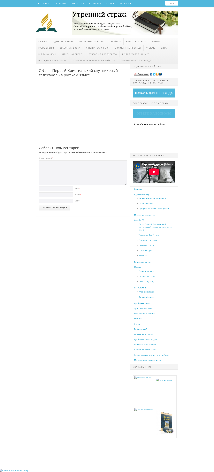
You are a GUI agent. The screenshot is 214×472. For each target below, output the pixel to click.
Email (78, 194)
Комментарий (46, 158)
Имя (77, 188)
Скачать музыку (146, 271)
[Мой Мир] (160, 73)
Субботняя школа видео (103, 54)
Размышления (46, 48)
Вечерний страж (146, 297)
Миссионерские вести (91, 41)
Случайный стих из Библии (149, 124)
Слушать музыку (146, 281)
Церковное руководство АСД (152, 198)
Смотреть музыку (147, 276)
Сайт (77, 200)
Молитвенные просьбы (128, 48)
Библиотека (78, 3)
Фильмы (150, 48)
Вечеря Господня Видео (135, 54)
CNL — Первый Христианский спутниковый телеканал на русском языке (155, 227)
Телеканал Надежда (148, 240)
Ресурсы (110, 3)
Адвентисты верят (63, 41)
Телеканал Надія (146, 245)
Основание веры (146, 203)
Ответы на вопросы (72, 54)
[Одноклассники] (157, 73)
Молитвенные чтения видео (136, 60)
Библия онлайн (47, 54)
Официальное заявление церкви (154, 208)
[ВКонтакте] (151, 73)
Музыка (156, 41)
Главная (43, 41)
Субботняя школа (70, 48)
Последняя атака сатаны (52, 60)
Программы (95, 3)
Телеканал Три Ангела (149, 235)
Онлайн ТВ (115, 41)
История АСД (44, 3)
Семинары (61, 3)
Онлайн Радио (145, 250)
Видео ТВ (143, 255)
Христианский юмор (97, 48)
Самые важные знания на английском (93, 60)
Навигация (125, 3)
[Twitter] (154, 73)
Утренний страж (146, 291)
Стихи (164, 48)
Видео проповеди (136, 41)
